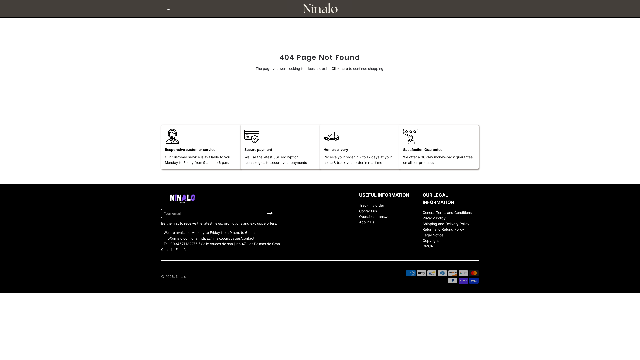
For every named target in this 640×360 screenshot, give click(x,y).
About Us (366, 222)
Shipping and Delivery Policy (446, 224)
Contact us (368, 211)
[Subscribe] (270, 213)
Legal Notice (433, 235)
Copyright (431, 240)
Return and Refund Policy (443, 229)
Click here (340, 68)
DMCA (428, 246)
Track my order (371, 205)
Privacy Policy (434, 218)
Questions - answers (375, 216)
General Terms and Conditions (447, 212)
